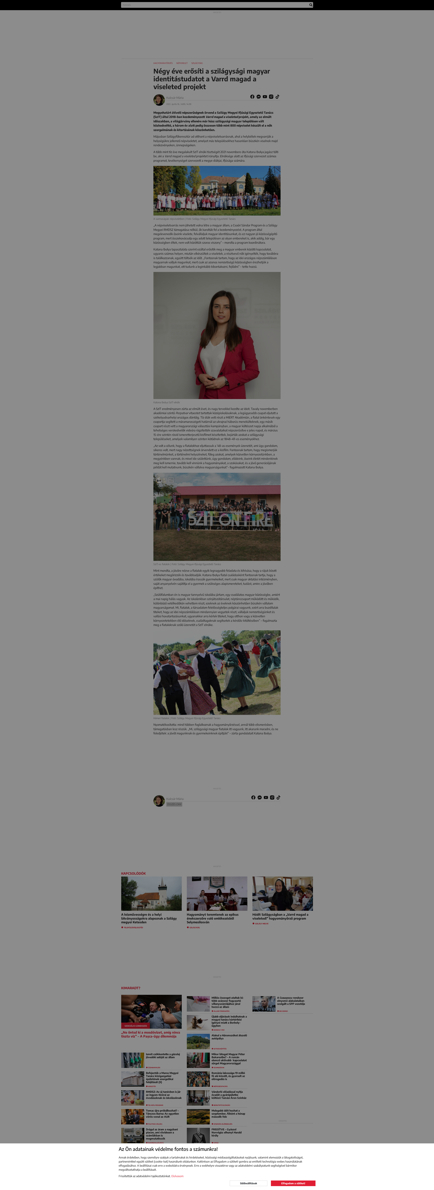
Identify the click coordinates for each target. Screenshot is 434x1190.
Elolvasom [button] (177, 1176)
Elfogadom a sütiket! (293, 1183)
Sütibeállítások (248, 1183)
